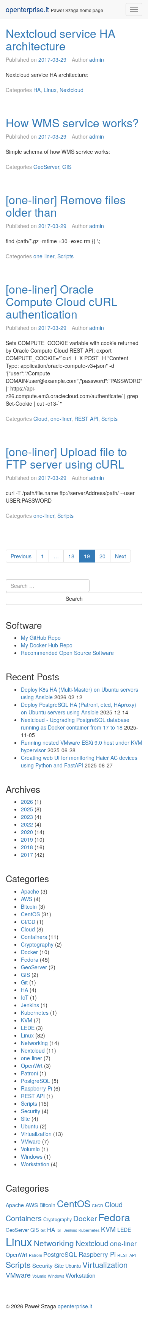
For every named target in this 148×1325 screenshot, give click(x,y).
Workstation (35, 1164)
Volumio (30, 1149)
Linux (50, 90)
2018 (27, 847)
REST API (86, 418)
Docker (29, 952)
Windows (32, 1156)
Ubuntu (29, 1126)
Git (24, 982)
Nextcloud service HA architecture (60, 39)
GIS (66, 166)
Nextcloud (71, 90)
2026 (27, 801)
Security (30, 1111)
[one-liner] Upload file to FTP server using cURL (66, 457)
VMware (31, 1141)
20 (104, 556)
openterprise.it (27, 9)
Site (25, 1118)
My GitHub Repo (41, 637)
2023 (27, 816)
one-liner (43, 256)
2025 (27, 809)
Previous (21, 556)
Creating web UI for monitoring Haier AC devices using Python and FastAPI (79, 761)
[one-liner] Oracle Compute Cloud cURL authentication (62, 301)
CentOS (30, 914)
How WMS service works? (72, 122)
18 (73, 556)
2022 (27, 824)
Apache (30, 891)
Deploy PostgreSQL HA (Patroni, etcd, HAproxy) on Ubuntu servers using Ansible (78, 708)
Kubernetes (35, 1012)
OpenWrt (32, 1065)
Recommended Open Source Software (67, 652)
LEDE (28, 1027)
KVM (26, 1020)
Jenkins (30, 1005)
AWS (26, 899)
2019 (27, 839)
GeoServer (46, 166)
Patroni (29, 1073)
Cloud (40, 418)
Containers (34, 937)
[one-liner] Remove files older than (66, 205)
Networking (34, 1043)
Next (120, 556)
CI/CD (28, 921)
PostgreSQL (35, 1080)
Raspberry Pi (36, 1088)
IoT (24, 997)
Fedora (29, 959)
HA (37, 90)
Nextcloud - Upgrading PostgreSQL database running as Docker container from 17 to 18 (75, 723)
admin (96, 59)
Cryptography (37, 944)
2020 (27, 832)
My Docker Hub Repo (46, 645)
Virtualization (36, 1134)
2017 (27, 854)
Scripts (65, 256)
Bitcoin (29, 906)
